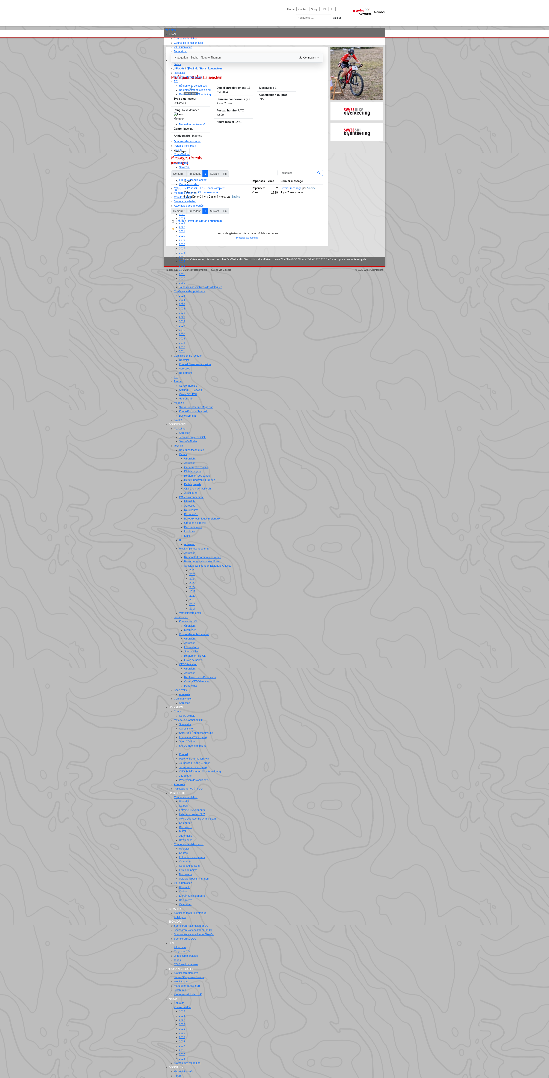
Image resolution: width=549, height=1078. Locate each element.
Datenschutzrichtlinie (195, 270)
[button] (173, 34)
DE (325, 9)
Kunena (254, 237)
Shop (314, 9)
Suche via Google (221, 270)
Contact (303, 9)
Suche (194, 57)
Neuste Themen (211, 57)
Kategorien (181, 57)
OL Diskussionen (208, 192)
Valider (337, 17)
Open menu (170, 30)
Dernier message (291, 188)
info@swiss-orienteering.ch (350, 259)
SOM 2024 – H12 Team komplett (204, 188)
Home (291, 9)
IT (332, 9)
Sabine (235, 196)
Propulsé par (243, 237)
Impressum (172, 270)
